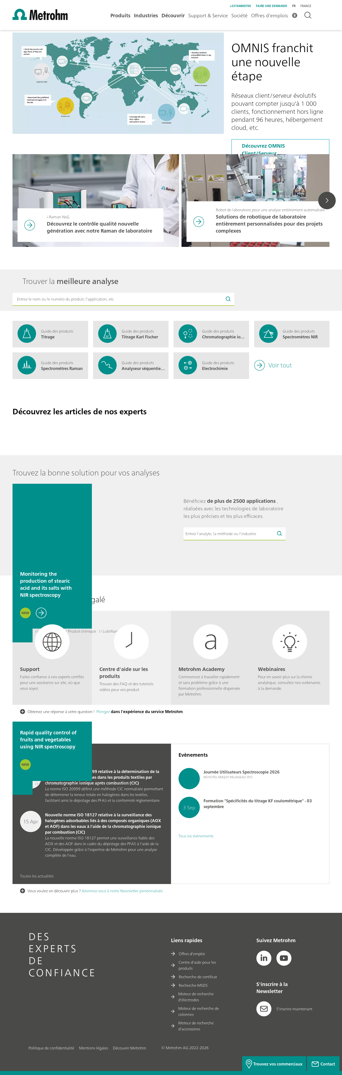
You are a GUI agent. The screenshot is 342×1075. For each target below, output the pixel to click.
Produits (120, 15)
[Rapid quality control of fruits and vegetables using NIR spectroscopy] (52, 682)
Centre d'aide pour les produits (197, 965)
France (305, 6)
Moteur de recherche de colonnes (198, 1011)
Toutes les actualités (37, 876)
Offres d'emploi (192, 954)
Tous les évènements (196, 836)
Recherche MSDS (193, 985)
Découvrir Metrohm (129, 1047)
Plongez (103, 711)
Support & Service (208, 15)
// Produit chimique (80, 632)
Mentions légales (93, 1047)
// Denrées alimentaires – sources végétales (48, 798)
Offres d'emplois (269, 15)
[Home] (40, 18)
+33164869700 (240, 6)
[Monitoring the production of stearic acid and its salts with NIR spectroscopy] (52, 523)
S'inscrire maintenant (294, 1008)
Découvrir (173, 15)
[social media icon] (263, 958)
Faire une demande (271, 6)
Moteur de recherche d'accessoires (196, 1026)
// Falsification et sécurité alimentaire (115, 798)
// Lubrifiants (109, 632)
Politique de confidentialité (51, 1047)
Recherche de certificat (198, 977)
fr (293, 6)
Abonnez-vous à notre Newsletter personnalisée (122, 890)
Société (239, 15)
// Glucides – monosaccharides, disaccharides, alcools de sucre (86, 784)
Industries (146, 15)
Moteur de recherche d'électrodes (196, 997)
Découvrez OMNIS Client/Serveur (263, 149)
